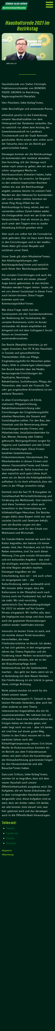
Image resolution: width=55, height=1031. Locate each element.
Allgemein (7, 850)
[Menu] (49, 4)
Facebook (12, 833)
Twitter (10, 828)
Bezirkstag (8, 854)
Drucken (11, 843)
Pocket (10, 838)
